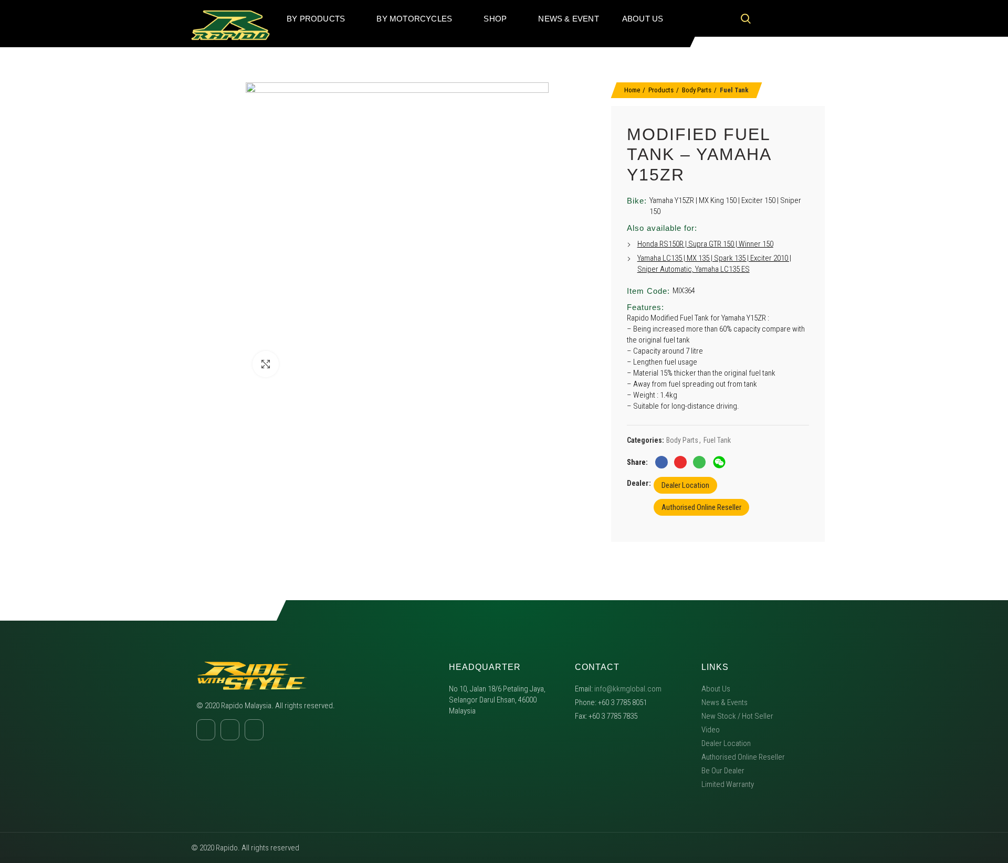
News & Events (724, 702)
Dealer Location (685, 485)
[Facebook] (769, 18)
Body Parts (696, 90)
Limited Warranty (727, 784)
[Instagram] (789, 18)
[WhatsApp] (699, 462)
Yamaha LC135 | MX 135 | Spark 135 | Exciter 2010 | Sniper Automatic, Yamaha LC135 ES (714, 263)
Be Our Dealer (722, 770)
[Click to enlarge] (266, 364)
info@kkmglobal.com (628, 689)
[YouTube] (809, 18)
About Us (715, 689)
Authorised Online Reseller (701, 507)
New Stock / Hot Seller (737, 716)
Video (710, 729)
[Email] (680, 462)
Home (632, 90)
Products (661, 90)
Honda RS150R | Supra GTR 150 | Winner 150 (705, 244)
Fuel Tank (734, 90)
